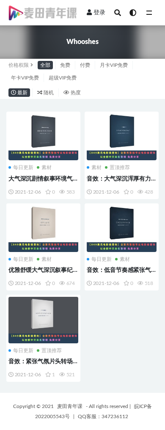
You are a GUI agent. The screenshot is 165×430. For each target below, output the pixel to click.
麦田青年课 (69, 406)
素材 (46, 167)
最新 (22, 92)
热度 (75, 92)
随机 (48, 92)
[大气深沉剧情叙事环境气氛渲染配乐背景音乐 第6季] (43, 137)
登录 (99, 13)
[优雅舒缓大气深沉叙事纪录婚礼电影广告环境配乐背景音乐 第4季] (43, 228)
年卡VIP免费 (25, 77)
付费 (85, 65)
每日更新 (23, 167)
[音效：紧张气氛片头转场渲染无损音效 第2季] (43, 320)
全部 (45, 65)
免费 (65, 65)
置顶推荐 (120, 167)
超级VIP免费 (63, 77)
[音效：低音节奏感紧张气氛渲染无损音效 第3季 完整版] (122, 228)
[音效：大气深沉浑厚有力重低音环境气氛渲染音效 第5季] (122, 137)
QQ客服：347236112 (103, 416)
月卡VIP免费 (114, 65)
